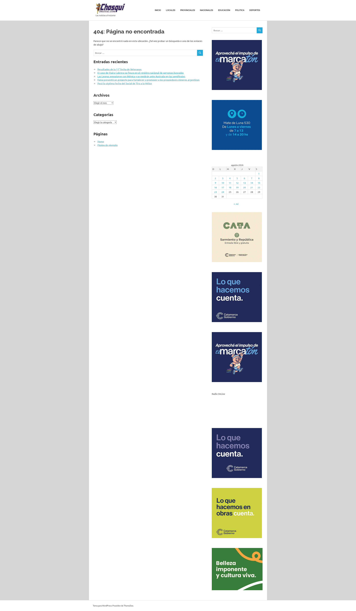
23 (215, 191)
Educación (224, 10)
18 (230, 187)
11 (230, 182)
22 (259, 187)
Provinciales (187, 10)
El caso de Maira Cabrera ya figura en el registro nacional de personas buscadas (140, 72)
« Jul (236, 203)
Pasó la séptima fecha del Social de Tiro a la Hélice (124, 83)
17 (223, 187)
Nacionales (206, 10)
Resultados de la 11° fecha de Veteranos (119, 69)
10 (223, 182)
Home (100, 141)
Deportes (254, 10)
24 (223, 191)
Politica (239, 10)
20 (244, 187)
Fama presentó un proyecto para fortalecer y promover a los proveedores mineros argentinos (148, 79)
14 (251, 182)
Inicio (158, 10)
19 (237, 187)
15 (259, 182)
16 (215, 187)
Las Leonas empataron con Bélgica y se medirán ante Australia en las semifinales (141, 76)
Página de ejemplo (107, 145)
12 (237, 182)
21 (251, 187)
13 (244, 182)
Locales (170, 10)
